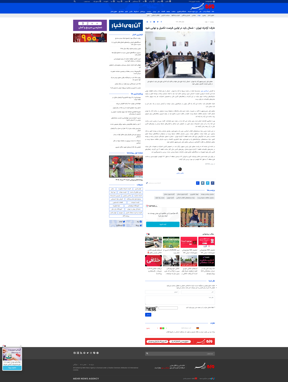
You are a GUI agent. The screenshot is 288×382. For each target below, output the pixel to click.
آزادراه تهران (170, 198)
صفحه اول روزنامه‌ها (135, 153)
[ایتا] (74, 353)
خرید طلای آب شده (135, 192)
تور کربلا (113, 192)
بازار (159, 11)
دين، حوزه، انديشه (193, 11)
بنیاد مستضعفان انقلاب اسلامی (186, 198)
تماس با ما (83, 365)
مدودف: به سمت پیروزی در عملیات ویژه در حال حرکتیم (127, 142)
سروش (159, 1)
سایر (148, 15)
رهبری (204, 15)
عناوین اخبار (211, 15)
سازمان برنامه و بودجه (207, 194)
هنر (200, 11)
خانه (213, 11)
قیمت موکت (122, 192)
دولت (199, 15)
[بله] (94, 353)
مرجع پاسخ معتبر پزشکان (134, 199)
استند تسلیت (138, 196)
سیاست (149, 11)
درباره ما (91, 365)
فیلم (126, 11)
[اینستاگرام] (91, 353)
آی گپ (151, 1)
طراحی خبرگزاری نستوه (205, 379)
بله (144, 1)
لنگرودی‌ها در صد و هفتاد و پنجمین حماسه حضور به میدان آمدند (126, 72)
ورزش (154, 11)
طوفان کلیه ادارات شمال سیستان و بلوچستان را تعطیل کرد (125, 66)
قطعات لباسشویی (118, 202)
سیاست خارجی (165, 15)
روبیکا (118, 1)
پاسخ (148, 328)
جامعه (168, 11)
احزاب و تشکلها (176, 15)
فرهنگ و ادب (206, 11)
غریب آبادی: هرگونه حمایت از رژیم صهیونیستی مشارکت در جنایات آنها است (127, 60)
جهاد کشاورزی (194, 194)
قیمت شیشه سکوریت (124, 189)
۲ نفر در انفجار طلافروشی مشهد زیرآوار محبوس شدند (125, 124)
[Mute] (185, 225)
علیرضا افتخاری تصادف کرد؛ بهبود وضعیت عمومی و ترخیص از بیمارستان (126, 113)
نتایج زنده (106, 1)
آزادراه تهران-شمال (182, 194)
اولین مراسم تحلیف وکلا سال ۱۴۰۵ (130, 49)
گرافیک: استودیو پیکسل (189, 379)
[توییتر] (87, 353)
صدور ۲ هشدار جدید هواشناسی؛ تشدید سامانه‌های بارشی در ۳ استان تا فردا (126, 119)
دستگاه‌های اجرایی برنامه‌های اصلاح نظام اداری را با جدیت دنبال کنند (126, 43)
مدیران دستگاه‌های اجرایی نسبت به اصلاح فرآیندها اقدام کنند (126, 54)
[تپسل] (147, 206)
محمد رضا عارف (159, 198)
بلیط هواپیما (116, 206)
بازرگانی (75, 365)
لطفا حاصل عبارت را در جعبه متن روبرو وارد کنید (200, 308)
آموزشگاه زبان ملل (116, 209)
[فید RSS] (81, 353)
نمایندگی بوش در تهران (134, 209)
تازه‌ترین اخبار (137, 34)
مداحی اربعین (127, 196)
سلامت (174, 11)
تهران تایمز (113, 213)
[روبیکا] (84, 353)
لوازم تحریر (138, 189)
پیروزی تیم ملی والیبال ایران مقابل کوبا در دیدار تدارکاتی (127, 135)
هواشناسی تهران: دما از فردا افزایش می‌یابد (128, 104)
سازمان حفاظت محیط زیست (205, 198)
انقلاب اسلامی (155, 15)
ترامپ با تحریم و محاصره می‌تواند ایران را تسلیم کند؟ (125, 88)
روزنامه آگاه (126, 216)
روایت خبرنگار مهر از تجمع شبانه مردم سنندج (128, 38)
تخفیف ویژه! (12, 368)
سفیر (112, 189)
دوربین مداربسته (115, 196)
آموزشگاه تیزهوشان (133, 206)
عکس (130, 11)
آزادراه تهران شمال (169, 194)
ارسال (148, 315)
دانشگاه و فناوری (181, 11)
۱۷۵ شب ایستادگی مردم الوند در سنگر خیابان (128, 84)
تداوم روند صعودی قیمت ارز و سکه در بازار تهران (127, 108)
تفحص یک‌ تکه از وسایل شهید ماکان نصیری (128, 147)
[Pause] (182, 225)
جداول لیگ (96, 1)
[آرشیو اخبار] (77, 353)
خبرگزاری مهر (205, 91)
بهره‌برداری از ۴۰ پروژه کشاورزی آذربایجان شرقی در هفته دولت (126, 98)
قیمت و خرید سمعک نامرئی (134, 213)
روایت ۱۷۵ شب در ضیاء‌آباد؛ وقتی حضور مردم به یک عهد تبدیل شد (126, 78)
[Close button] (21, 346)
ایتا (112, 1)
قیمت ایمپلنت (135, 202)
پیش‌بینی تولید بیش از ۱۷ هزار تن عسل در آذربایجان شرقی (126, 129)
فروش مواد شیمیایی (117, 199)
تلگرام (167, 1)
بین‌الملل (142, 11)
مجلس (194, 15)
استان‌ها (136, 11)
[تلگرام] (97, 353)
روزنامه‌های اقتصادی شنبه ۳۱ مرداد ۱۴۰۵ (128, 179)
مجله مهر (121, 11)
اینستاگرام (135, 1)
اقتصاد (163, 11)
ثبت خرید (163, 224)
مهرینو (121, 213)
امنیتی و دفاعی (186, 15)
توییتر (126, 1)
